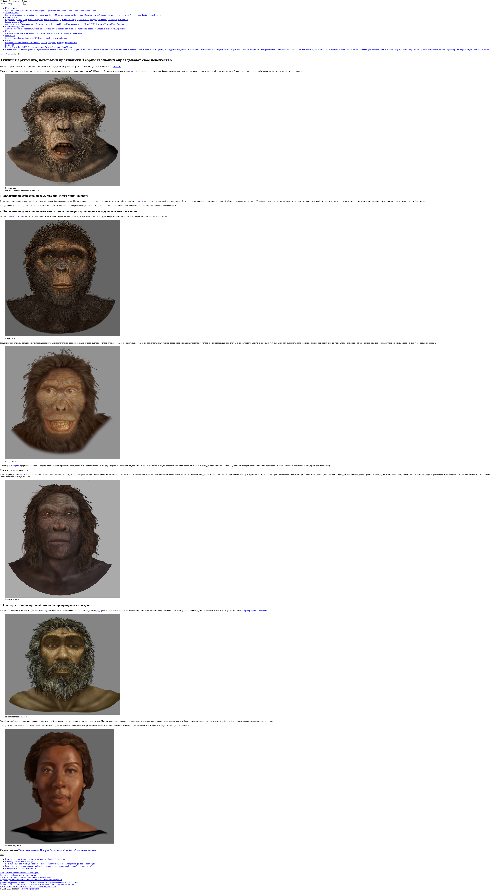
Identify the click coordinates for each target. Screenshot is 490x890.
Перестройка (43, 38)
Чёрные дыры (72, 47)
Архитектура (55, 20)
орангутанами (250, 610)
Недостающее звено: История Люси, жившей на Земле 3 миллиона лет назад (57, 850)
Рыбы (144, 15)
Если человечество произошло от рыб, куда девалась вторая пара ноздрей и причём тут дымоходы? (48, 866)
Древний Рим (26, 10)
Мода (73, 20)
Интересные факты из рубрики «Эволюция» (19, 873)
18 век (75, 10)
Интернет (145, 49)
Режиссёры (91, 29)
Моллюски (68, 15)
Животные (12, 13)
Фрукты (68, 42)
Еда (8, 40)
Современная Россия (58, 38)
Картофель (17, 42)
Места (197, 49)
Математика (21, 33)
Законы (119, 49)
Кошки (52, 15)
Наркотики (236, 49)
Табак (416, 49)
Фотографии (462, 49)
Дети (113, 49)
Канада (81, 24)
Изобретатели (30, 29)
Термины (423, 49)
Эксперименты (75, 33)
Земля (14, 47)
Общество (245, 49)
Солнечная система (36, 47)
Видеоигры (10, 20)
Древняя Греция (39, 10)
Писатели (60, 29)
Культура (11, 17)
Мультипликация (84, 20)
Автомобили (84, 49)
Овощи (38, 42)
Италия (62, 24)
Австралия (15, 24)
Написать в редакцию (29, 889)
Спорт (410, 49)
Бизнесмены (17, 29)
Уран (64, 47)
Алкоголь (95, 49)
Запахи (126, 49)
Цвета (470, 49)
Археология (10, 33)
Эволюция (64, 33)
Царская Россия (24, 38)
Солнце (48, 47)
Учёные (111, 29)
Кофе (24, 42)
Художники (120, 29)
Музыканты (50, 29)
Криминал (43, 49)
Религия (375, 49)
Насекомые (78, 15)
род (98, 610)
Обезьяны (88, 15)
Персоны (290, 49)
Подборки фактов (15, 49)
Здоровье (30, 49)
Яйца (74, 42)
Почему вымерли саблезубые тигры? (21, 868)
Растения (360, 49)
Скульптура (119, 20)
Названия (226, 49)
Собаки (157, 15)
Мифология (210, 49)
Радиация (351, 49)
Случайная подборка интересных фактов (18, 875)
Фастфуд (60, 42)
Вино (102, 49)
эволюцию (130, 71)
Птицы (126, 15)
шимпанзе (263, 610)
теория (137, 201)
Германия (40, 24)
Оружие (271, 49)
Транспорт (451, 49)
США (92, 24)
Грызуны (9, 15)
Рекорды (368, 49)
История (11, 8)
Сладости (52, 42)
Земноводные (19, 15)
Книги (47, 20)
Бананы (8, 42)
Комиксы (32, 20)
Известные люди (14, 26)
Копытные (43, 15)
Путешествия (334, 49)
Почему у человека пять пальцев (19, 861)
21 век (93, 10)
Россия (10, 36)
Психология (322, 49)
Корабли (165, 49)
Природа (313, 49)
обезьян (117, 66)
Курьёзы (172, 49)
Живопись (66, 20)
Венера (8, 47)
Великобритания (28, 24)
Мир (203, 49)
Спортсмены (102, 29)
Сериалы (103, 20)
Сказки (111, 20)
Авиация (75, 49)
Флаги (8, 24)
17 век (69, 10)
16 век (63, 10)
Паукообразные (99, 15)
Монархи (40, 29)
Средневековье (53, 10)
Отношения (281, 49)
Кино (25, 20)
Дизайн (19, 20)
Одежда (95, 20)
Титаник (442, 49)
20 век (87, 10)
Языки (486, 49)
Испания (55, 24)
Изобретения (135, 49)
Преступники (80, 29)
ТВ (126, 20)
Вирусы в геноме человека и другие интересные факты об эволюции (35, 859)
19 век (81, 10)
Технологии (433, 49)
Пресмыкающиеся (114, 15)
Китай (87, 24)
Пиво (297, 49)
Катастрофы (155, 49)
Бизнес (65, 49)
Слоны (151, 15)
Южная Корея (110, 24)
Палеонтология (52, 33)
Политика (304, 49)
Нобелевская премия (36, 33)
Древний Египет (12, 10)
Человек (55, 49)
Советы (404, 49)
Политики (68, 29)
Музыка (39, 20)
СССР (34, 38)
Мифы (219, 49)
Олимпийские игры (259, 49)
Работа (343, 49)
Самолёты (384, 49)
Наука (9, 31)
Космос (10, 45)
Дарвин (16, 466)
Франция (100, 24)
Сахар (44, 42)
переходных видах (17, 216)
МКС (24, 47)
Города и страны (14, 22)
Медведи (59, 15)
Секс (391, 49)
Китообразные (32, 15)
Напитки (31, 42)
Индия (48, 24)
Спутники (56, 47)
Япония (120, 24)
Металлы (190, 49)
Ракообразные (136, 15)
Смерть (397, 49)
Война (108, 49)
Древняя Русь (11, 38)
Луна (19, 47)
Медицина (181, 49)
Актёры (8, 29)
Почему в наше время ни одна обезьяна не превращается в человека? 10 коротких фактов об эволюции (50, 864)
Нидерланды (71, 24)
